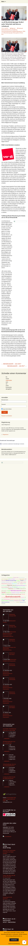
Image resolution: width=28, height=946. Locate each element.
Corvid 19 (13, 592)
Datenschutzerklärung (14, 943)
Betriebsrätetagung (6, 599)
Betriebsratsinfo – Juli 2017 (17, 366)
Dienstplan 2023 (4, 577)
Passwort (3, 404)
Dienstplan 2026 (12, 647)
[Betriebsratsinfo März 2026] (6, 628)
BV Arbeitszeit (15, 587)
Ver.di (14, 585)
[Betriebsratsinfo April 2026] (6, 617)
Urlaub (14, 588)
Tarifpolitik (8, 590)
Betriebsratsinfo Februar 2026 (12, 640)
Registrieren (5, 434)
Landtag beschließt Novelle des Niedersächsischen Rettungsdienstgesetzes (9, 777)
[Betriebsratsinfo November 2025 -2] (6, 680)
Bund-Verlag (7, 848)
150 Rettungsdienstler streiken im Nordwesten (9, 742)
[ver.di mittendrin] (7, 836)
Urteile (17, 588)
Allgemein (13, 28)
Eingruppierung (8, 592)
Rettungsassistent (22, 577)
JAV (5, 594)
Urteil (4, 597)
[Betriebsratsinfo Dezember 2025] (6, 666)
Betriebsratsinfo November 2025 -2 (12, 678)
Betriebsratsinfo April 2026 (12, 615)
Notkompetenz (23, 599)
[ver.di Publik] (9, 814)
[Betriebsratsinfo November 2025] (6, 694)
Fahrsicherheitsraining (6, 31)
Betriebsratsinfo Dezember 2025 (12, 664)
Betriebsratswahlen (4, 600)
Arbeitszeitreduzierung (6, 29)
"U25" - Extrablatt (20, 583)
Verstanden (14, 939)
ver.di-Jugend (17, 592)
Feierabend (10, 583)
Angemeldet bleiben (7, 409)
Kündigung (18, 580)
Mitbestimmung (14, 583)
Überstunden (22, 602)
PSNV (24, 31)
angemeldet (9, 380)
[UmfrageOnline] (9, 794)
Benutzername (4, 399)
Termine (22, 580)
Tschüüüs (5, 622)
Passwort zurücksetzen (6, 415)
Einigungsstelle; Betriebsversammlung (7, 649)
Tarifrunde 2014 (22, 592)
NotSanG (17, 602)
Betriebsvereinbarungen (20, 585)
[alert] (14, 444)
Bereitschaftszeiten (13, 602)
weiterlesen (7, 738)
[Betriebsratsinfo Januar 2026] (6, 655)
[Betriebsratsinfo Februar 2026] (6, 642)
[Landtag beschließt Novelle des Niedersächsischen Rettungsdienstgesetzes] (6, 783)
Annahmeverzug (11, 600)
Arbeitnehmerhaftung (10, 594)
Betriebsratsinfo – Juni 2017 (11, 364)
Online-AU (11, 636)
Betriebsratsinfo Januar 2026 (12, 653)
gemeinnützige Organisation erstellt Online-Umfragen (9, 799)
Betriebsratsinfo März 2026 (12, 626)
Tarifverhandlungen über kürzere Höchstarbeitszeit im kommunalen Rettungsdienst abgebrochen (9, 765)
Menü (2, 1)
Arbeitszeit (20, 28)
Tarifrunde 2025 (15, 577)
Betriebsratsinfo (16, 590)
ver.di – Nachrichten (9, 922)
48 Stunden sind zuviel (18, 600)
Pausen (10, 587)
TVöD (18, 582)
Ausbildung (14, 29)
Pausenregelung (10, 577)
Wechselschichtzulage (17, 594)
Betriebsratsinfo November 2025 (12, 692)
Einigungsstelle (6, 636)
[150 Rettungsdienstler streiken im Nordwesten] (6, 747)
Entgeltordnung (10, 588)
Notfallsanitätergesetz (17, 31)
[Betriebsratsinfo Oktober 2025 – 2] (6, 708)
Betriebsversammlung (11, 580)
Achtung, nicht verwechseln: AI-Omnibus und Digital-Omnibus (9, 852)
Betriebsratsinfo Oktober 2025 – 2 (12, 707)
